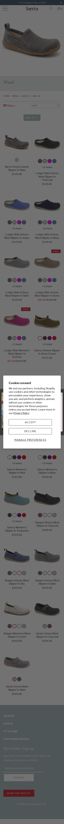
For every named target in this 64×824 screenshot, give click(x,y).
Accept (30, 422)
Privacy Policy (21, 413)
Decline (30, 431)
